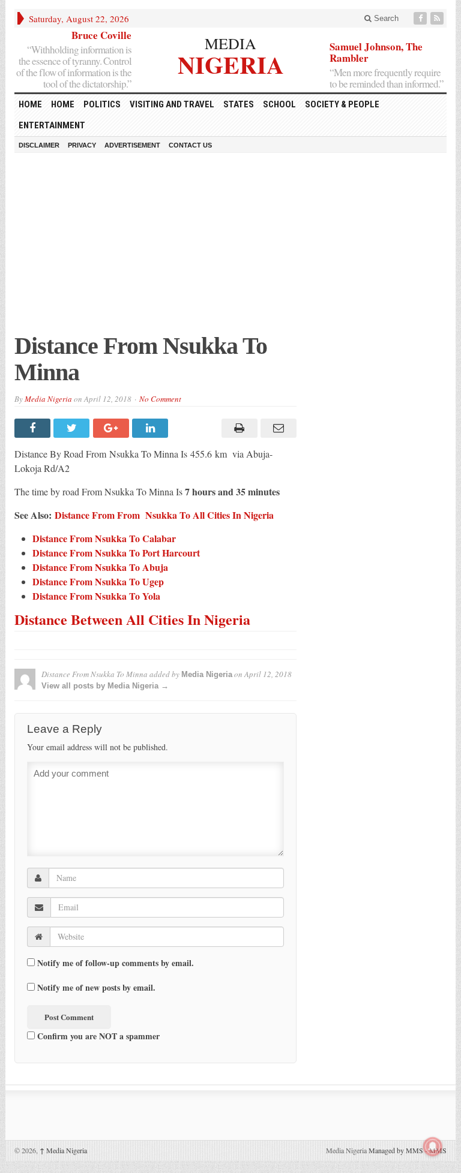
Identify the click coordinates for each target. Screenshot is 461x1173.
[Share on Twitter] (72, 428)
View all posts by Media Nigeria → (105, 685)
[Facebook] (421, 18)
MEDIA (230, 43)
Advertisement (132, 145)
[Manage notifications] (432, 1146)
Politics (102, 104)
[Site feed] (438, 18)
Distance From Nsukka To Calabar (104, 538)
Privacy (82, 145)
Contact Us (190, 145)
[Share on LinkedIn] (151, 428)
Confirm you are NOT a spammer (97, 1036)
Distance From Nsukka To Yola (96, 596)
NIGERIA (231, 63)
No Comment (160, 398)
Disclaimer (39, 145)
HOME (30, 104)
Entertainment (52, 125)
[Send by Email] (277, 428)
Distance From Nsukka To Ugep (98, 581)
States (238, 104)
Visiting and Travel (172, 104)
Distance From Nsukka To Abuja (100, 567)
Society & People (342, 104)
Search (385, 18)
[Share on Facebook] (33, 428)
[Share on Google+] (112, 428)
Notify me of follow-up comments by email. (115, 963)
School (279, 104)
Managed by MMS (396, 1150)
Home (62, 104)
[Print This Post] (237, 428)
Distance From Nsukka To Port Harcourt (116, 553)
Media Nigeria (48, 398)
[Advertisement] (230, 249)
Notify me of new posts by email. (96, 987)
